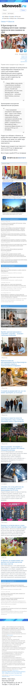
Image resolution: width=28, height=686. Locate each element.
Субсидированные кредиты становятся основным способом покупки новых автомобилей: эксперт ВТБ (14, 240)
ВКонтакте (22, 158)
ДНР (26, 60)
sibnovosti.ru (10, 635)
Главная (3, 21)
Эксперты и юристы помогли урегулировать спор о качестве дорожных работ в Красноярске (12, 419)
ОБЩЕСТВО (24, 56)
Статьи (4, 13)
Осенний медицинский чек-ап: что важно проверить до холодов (13, 392)
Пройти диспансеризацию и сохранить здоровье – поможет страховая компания (12, 333)
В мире (12, 16)
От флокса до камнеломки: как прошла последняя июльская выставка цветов (12, 562)
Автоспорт (4, 522)
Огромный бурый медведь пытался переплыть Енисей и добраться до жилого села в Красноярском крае (14, 586)
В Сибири (5, 16)
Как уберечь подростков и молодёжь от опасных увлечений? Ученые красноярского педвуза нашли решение (13, 235)
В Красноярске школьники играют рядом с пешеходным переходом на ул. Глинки (13, 213)
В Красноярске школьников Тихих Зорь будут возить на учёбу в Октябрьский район (14, 197)
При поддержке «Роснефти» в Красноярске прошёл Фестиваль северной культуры (12, 448)
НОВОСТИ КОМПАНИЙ (10, 219)
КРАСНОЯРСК (11, 1)
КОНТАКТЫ (8, 620)
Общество (13, 18)
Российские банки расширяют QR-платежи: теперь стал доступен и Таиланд (13, 223)
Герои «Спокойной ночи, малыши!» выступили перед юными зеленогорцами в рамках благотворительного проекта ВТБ (14, 261)
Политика (6, 18)
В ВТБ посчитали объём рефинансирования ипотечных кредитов (12, 249)
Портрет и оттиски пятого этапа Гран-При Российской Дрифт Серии (14, 526)
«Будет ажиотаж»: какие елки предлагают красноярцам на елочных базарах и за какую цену (13, 285)
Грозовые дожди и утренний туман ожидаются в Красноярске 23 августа (13, 594)
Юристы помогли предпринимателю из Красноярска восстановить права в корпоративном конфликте (14, 363)
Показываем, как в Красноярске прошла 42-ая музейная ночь (12, 277)
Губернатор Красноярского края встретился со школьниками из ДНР (14, 180)
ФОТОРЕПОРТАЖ (8, 266)
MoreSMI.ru (7, 676)
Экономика (21, 18)
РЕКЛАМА (20, 620)
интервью (4, 484)
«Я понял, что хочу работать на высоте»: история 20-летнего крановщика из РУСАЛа (12, 488)
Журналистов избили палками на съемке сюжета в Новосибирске (13, 270)
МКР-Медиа (10, 13)
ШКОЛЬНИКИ (24, 61)
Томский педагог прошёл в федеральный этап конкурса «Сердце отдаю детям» (12, 598)
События (3, 557)
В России (18, 16)
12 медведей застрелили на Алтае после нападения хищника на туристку (14, 609)
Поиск (23, 10)
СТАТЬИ (5, 306)
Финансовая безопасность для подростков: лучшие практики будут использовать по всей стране (14, 245)
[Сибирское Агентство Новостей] (14, 5)
